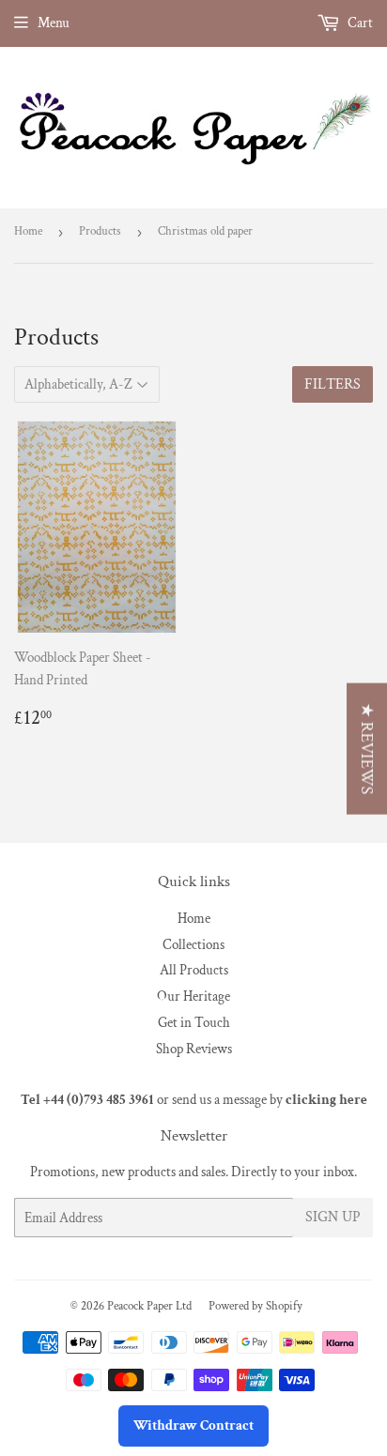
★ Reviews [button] (367, 748)
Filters (332, 384)
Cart (359, 23)
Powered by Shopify (255, 1306)
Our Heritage (193, 996)
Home (28, 231)
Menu (54, 23)
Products (100, 231)
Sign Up (333, 1217)
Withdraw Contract (193, 1425)
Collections (193, 945)
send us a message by (269, 1100)
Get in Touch (194, 1023)
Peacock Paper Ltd (149, 1306)
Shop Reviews (194, 1049)
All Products (194, 970)
